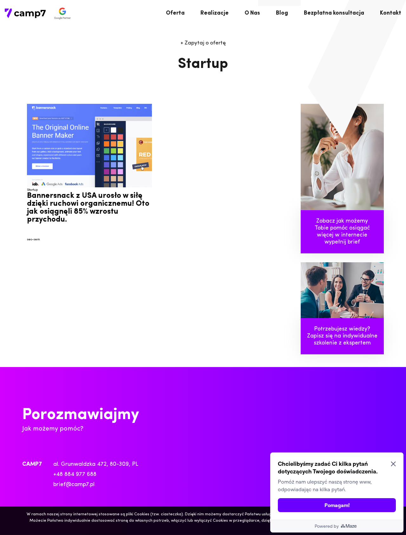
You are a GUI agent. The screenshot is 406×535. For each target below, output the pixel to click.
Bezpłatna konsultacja (334, 13)
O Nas (252, 13)
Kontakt (390, 13)
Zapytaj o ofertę (203, 43)
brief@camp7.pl (74, 485)
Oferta (175, 13)
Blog (282, 13)
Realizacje (214, 13)
